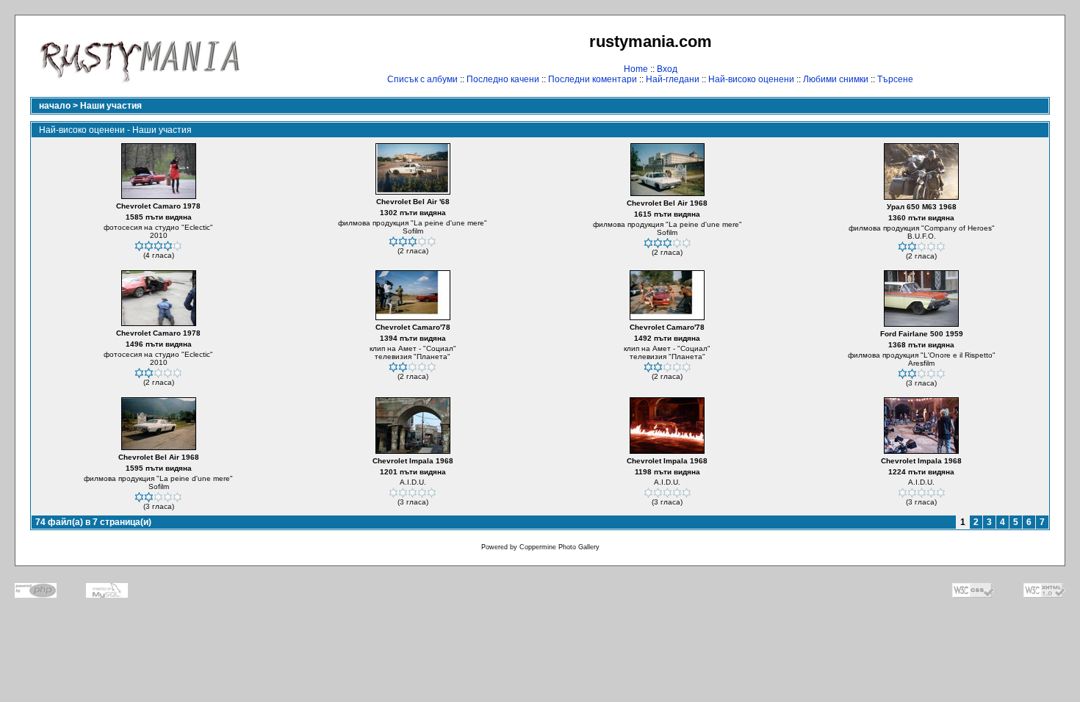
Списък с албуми (422, 79)
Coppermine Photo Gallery (559, 547)
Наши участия (111, 106)
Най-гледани (672, 79)
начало (55, 106)
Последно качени (503, 79)
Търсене (895, 79)
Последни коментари (592, 79)
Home (636, 69)
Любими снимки (835, 79)
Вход (667, 69)
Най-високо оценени (751, 79)
